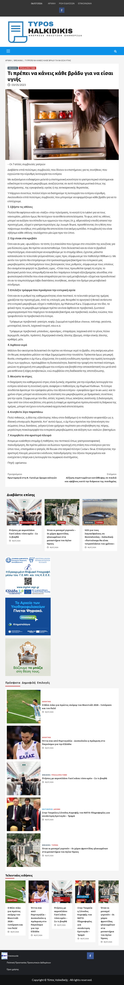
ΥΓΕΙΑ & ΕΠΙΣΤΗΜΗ (27, 68)
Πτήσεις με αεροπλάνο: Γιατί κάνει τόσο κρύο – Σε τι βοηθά (23, 533)
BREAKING (12, 68)
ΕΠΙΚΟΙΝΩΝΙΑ (85, 3)
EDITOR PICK (47, 809)
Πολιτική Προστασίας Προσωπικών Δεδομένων (29, 962)
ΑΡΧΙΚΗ (51, 3)
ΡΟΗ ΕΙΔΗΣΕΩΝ (67, 3)
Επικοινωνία (12, 955)
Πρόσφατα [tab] (12, 682)
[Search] (115, 51)
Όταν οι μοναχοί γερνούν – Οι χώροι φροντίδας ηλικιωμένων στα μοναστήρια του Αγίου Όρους (61, 537)
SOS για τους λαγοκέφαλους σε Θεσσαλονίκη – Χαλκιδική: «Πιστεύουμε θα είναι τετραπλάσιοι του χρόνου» (99, 537)
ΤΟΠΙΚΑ (61, 522)
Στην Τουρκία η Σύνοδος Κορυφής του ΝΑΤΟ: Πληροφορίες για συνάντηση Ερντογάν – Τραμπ (84, 921)
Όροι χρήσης (13, 969)
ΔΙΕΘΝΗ (56, 809)
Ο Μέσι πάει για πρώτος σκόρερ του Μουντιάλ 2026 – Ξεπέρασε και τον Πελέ (15, 917)
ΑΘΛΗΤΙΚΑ (46, 701)
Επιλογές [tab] (43, 682)
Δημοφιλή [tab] (29, 682)
